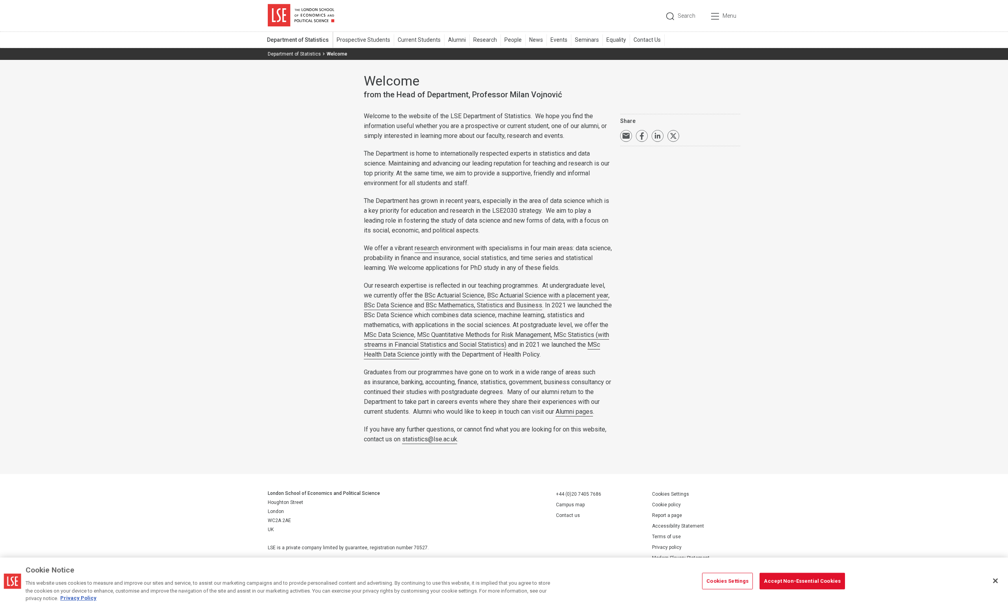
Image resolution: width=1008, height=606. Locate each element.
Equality (616, 40)
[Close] (995, 580)
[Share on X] (673, 136)
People (513, 40)
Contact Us (647, 40)
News (536, 40)
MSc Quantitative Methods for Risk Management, (484, 334)
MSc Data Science (389, 334)
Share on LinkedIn (657, 136)
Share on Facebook (642, 136)
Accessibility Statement (678, 526)
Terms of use (666, 536)
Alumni (457, 40)
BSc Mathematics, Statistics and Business (484, 305)
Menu (729, 16)
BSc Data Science (388, 305)
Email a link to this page (626, 136)
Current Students (419, 40)
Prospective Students (363, 40)
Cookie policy (666, 504)
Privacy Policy (78, 598)
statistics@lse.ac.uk (429, 439)
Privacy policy (667, 547)
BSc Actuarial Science (454, 295)
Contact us (568, 515)
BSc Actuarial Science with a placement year (547, 295)
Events (558, 40)
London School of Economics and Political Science (301, 16)
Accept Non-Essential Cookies (802, 581)
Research (485, 40)
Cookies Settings (670, 494)
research (427, 248)
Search (686, 16)
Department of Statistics (298, 40)
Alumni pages (574, 411)
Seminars (587, 40)
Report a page (667, 515)
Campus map (570, 504)
